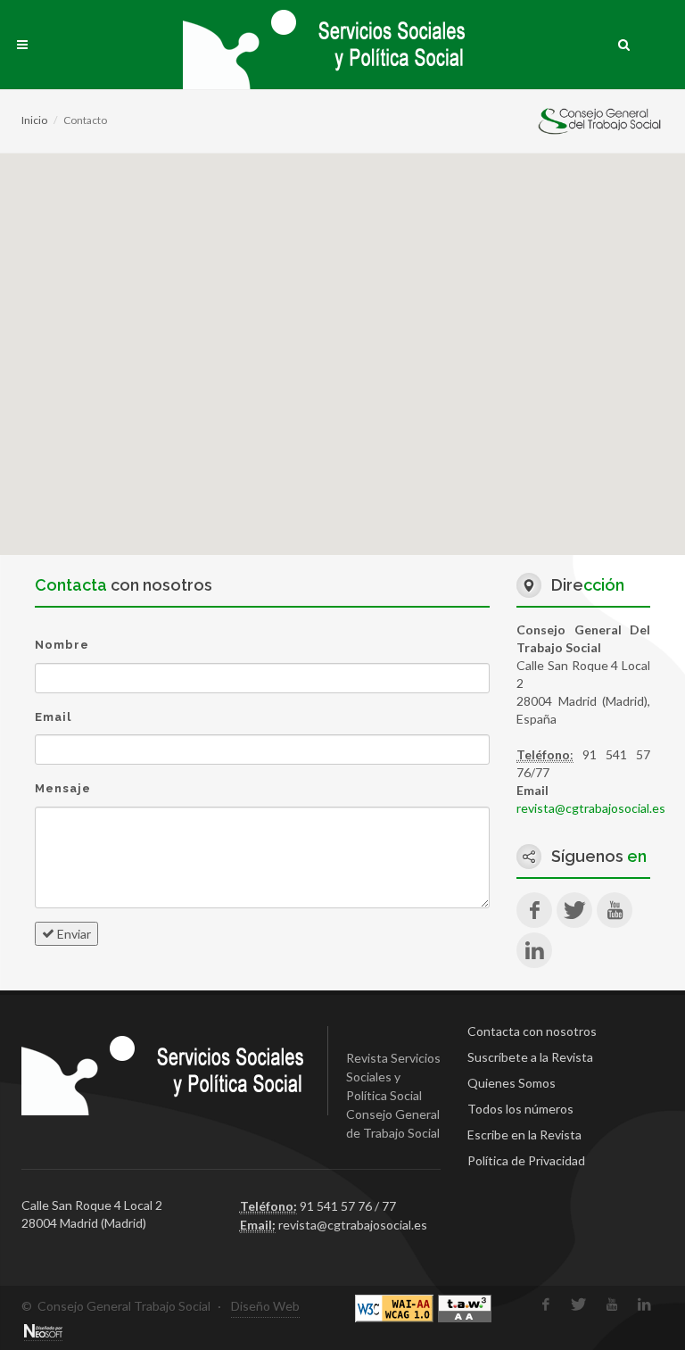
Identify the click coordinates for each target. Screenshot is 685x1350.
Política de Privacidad (526, 1160)
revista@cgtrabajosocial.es (590, 808)
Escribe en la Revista (524, 1134)
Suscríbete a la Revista (530, 1056)
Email (53, 717)
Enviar (72, 933)
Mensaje (63, 788)
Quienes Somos (511, 1082)
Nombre (62, 644)
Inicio (34, 120)
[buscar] (624, 42)
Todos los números (520, 1108)
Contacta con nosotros (532, 1031)
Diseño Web (265, 1305)
